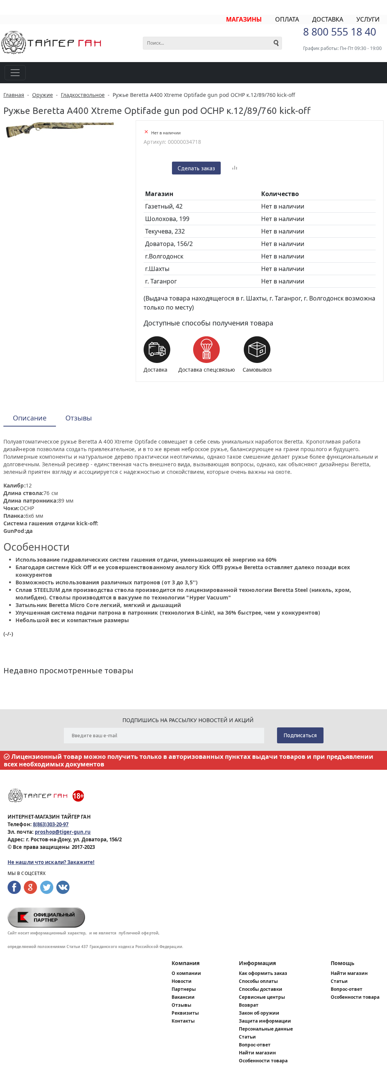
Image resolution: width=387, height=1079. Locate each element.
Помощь (342, 963)
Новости (182, 981)
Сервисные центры (262, 997)
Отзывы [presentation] (78, 417)
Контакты (183, 1021)
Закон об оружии (259, 1013)
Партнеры (184, 989)
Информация (257, 963)
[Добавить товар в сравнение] (234, 168)
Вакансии (183, 997)
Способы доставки (260, 989)
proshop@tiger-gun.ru (63, 831)
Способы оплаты (258, 981)
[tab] (29, 418)
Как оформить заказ (263, 973)
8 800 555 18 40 (339, 32)
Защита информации (265, 1021)
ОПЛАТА (287, 19)
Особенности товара (263, 1060)
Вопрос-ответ (255, 1045)
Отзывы (181, 1005)
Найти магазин (257, 1052)
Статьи (247, 1037)
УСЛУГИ (367, 19)
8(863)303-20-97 (51, 824)
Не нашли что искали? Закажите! (51, 862)
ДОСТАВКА (327, 19)
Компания (186, 963)
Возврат (249, 1005)
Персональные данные (266, 1029)
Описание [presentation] (29, 417)
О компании (186, 973)
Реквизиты (185, 1013)
